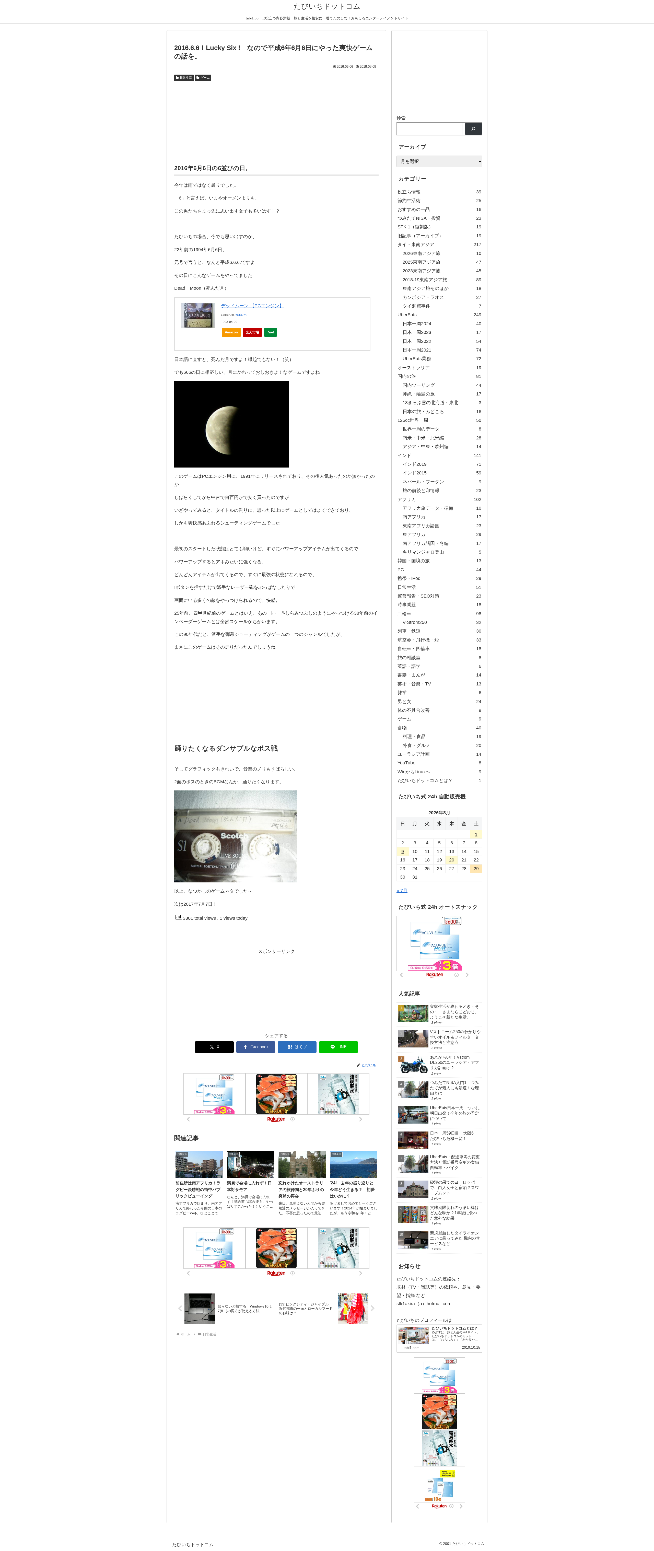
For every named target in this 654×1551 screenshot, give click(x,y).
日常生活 (186, 77)
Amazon (231, 332)
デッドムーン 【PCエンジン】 (252, 305)
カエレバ (241, 314)
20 (451, 859)
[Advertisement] (276, 121)
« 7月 (401, 890)
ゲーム (205, 77)
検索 (401, 118)
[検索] (473, 129)
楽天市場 (252, 332)
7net (270, 332)
